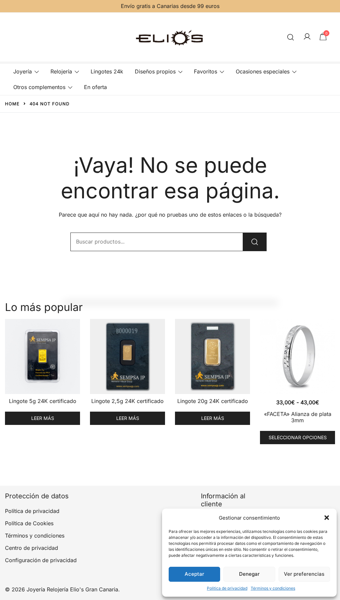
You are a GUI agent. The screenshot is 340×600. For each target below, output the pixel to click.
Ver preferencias (304, 574)
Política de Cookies (29, 523)
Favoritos (205, 71)
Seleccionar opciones (298, 437)
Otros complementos (39, 87)
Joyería (22, 71)
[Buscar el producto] (255, 242)
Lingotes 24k (107, 71)
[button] (326, 517)
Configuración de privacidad (41, 560)
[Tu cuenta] (307, 37)
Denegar (249, 574)
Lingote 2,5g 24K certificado (127, 401)
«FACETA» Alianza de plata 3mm (297, 417)
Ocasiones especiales (263, 71)
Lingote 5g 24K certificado (42, 401)
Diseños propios (155, 71)
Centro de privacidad (31, 548)
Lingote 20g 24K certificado (212, 401)
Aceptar (194, 574)
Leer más (42, 418)
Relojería (61, 71)
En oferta (95, 87)
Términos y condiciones (273, 588)
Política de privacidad (227, 588)
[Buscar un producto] (291, 37)
